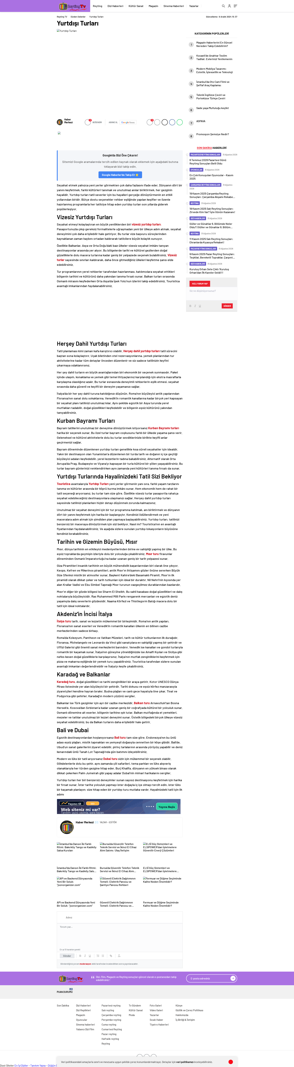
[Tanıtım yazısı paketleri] (120, 139)
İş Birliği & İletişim (185, 1019)
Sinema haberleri (85, 1024)
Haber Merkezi (68, 121)
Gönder (67, 955)
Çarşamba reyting (111, 1014)
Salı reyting (108, 1010)
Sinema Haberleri (174, 5)
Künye (179, 1005)
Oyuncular (81, 1019)
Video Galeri (156, 1010)
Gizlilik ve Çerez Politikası (189, 1010)
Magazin (153, 5)
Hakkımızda (182, 1014)
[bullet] (102, 956)
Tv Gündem (135, 1005)
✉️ (96, 822)
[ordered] (98, 956)
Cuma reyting (109, 1024)
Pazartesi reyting (111, 1005)
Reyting (97, 5)
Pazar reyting (109, 1034)
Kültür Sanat (136, 5)
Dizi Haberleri (115, 5)
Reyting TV (62, 16)
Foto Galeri (156, 1005)
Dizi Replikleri (83, 1010)
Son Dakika (63, 1005)
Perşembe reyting (111, 1019)
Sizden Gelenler (78, 16)
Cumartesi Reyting (112, 1029)
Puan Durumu (65, 990)
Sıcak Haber (156, 1019)
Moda (132, 1014)
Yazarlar (194, 5)
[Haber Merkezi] (60, 122)
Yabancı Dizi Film (85, 1029)
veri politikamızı (184, 1061)
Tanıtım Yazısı (38, 1065)
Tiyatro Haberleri (159, 1024)
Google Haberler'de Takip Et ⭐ (120, 174)
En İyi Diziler (21, 1065)
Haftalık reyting (110, 1038)
